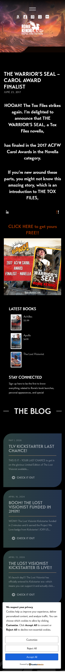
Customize (31, 639)
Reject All (32, 648)
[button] (32, 9)
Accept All (31, 657)
